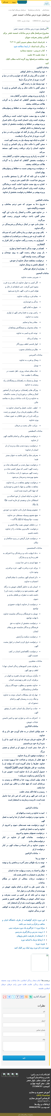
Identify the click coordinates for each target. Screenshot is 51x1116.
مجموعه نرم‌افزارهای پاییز (25, 1114)
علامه (30, 984)
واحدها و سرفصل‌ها (34, 10)
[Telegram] (9, 997)
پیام (44, 1039)
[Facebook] (17, 997)
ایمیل (43, 1021)
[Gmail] (4, 997)
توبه (8, 980)
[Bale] (30, 997)
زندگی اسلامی (26, 980)
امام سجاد (36, 980)
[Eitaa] (26, 997)
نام (44, 1011)
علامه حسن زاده (19, 984)
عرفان (9, 984)
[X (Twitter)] (13, 997)
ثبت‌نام (5, 2)
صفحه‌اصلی (45, 10)
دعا (19, 980)
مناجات (14, 980)
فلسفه (40, 988)
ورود (13, 2)
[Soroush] (22, 997)
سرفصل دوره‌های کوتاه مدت (17, 10)
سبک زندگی (38, 984)
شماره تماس (40, 1030)
